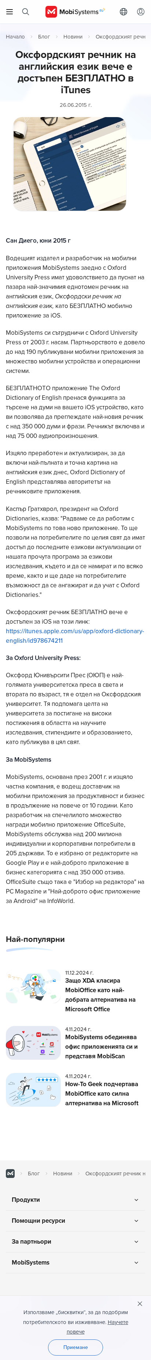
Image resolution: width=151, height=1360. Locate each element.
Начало (15, 36)
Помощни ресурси (38, 1221)
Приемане (75, 1347)
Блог (44, 36)
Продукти (26, 1200)
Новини (72, 36)
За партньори (31, 1241)
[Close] (140, 1304)
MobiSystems (30, 1262)
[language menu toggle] (125, 11)
